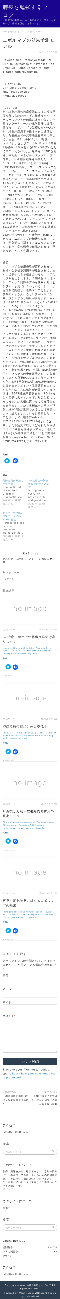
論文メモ (9, 578)
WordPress (25, 1292)
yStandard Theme (45, 1292)
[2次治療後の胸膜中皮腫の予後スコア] (41, 493)
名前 (5, 975)
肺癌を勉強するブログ (38, 1285)
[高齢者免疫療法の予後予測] (15, 492)
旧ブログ (8, 1189)
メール (7, 989)
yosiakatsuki (31, 1296)
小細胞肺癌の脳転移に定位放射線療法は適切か (16, 1100)
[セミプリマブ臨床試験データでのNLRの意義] (15, 526)
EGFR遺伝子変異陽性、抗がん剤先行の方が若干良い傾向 (44, 1100)
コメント (9, 1016)
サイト (7, 1002)
